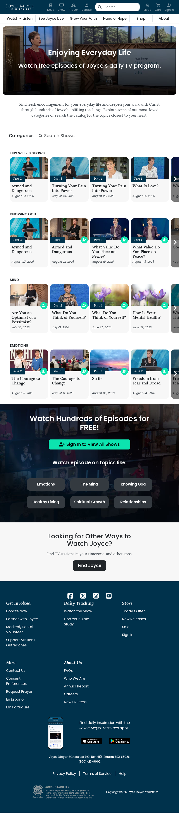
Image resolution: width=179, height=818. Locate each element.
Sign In (127, 635)
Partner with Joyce (22, 619)
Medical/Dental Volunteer (19, 629)
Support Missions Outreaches (20, 642)
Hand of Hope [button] (115, 18)
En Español (15, 699)
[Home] (20, 6)
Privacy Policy (64, 773)
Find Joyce (89, 565)
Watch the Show (78, 611)
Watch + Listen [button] (20, 18)
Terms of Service (97, 773)
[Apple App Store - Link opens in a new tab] (91, 741)
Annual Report (76, 686)
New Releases (134, 619)
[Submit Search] (99, 7)
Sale (125, 627)
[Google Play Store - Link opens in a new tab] (119, 741)
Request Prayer (19, 691)
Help (123, 773)
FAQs (68, 670)
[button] (147, 7)
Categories (21, 136)
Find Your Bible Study (76, 621)
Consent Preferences (16, 681)
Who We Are (74, 678)
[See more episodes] (175, 179)
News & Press (75, 702)
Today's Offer (133, 611)
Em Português (17, 707)
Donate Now (16, 611)
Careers (71, 694)
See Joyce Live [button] (51, 18)
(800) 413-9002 (89, 761)
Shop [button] (140, 18)
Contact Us (15, 670)
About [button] (164, 18)
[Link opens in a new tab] (70, 596)
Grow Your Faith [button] (83, 18)
